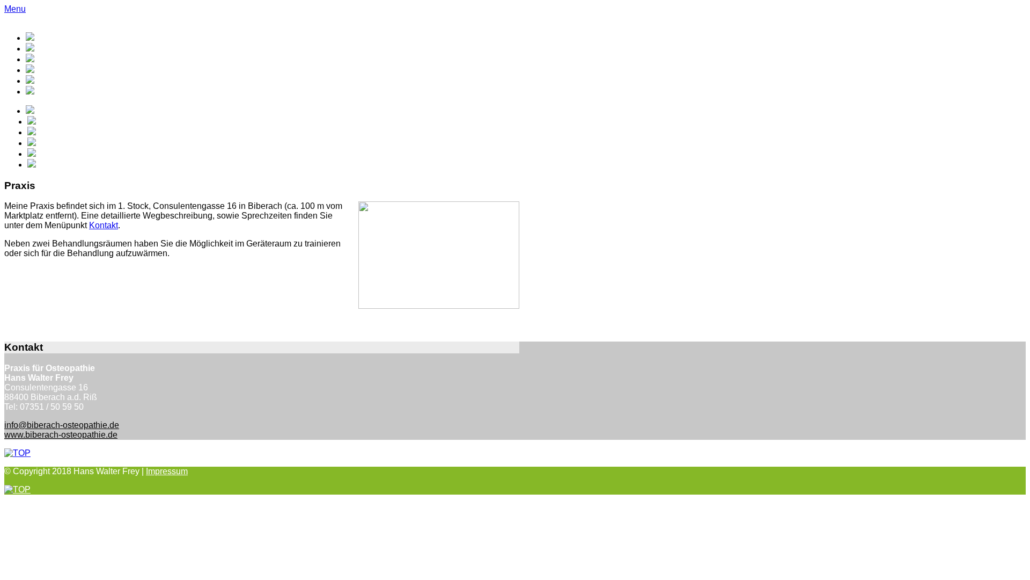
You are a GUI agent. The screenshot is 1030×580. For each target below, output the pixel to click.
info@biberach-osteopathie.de (61, 425)
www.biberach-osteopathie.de (60, 434)
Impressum (167, 471)
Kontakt (103, 225)
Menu (15, 8)
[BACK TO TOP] (17, 453)
